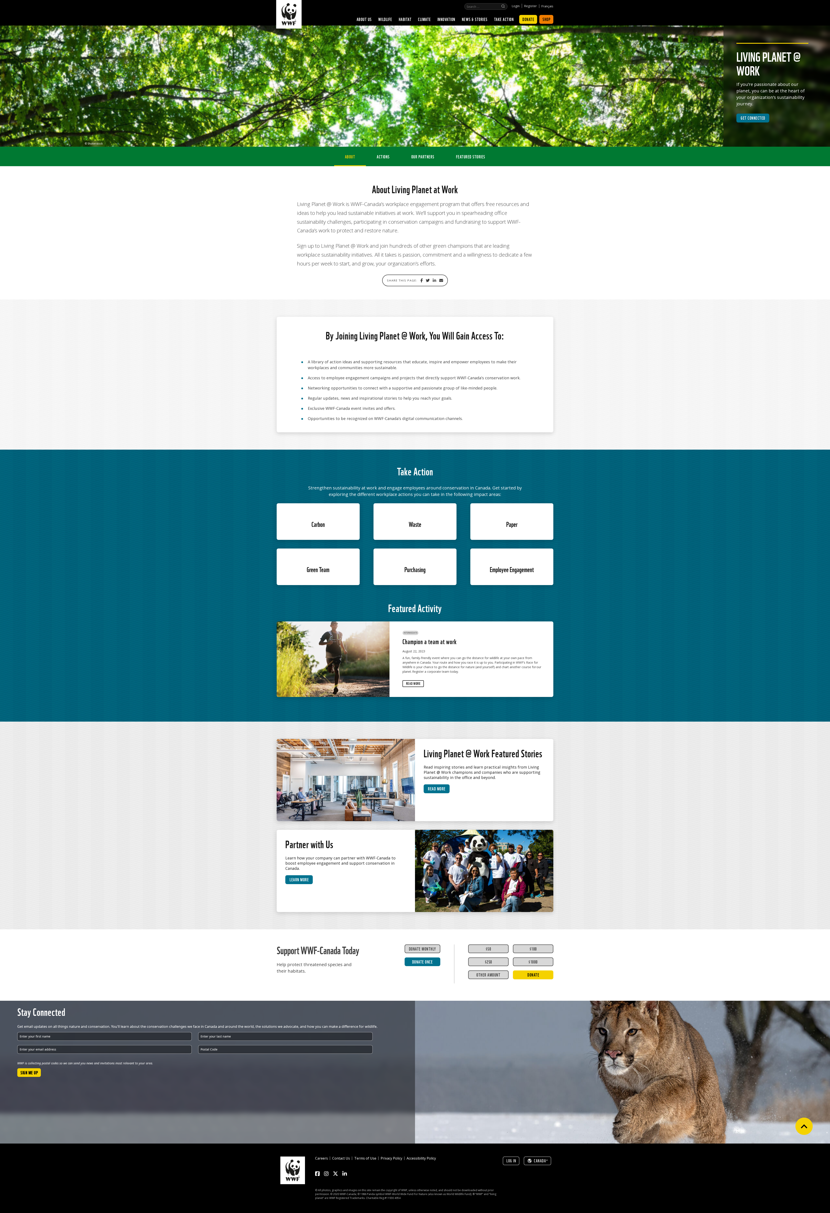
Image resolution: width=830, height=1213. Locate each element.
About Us (364, 19)
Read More (413, 683)
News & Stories (475, 19)
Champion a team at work (429, 641)
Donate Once (422, 962)
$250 (488, 962)
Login (516, 6)
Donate (528, 19)
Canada (540, 1160)
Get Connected (753, 118)
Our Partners (422, 156)
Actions (383, 156)
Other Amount (488, 975)
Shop (547, 19)
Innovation (446, 19)
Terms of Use (365, 1158)
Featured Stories (470, 156)
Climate (424, 19)
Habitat (405, 19)
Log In (511, 1160)
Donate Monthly (422, 949)
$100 (533, 949)
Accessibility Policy (421, 1158)
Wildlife (385, 19)
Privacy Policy (391, 1158)
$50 (488, 949)
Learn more (299, 879)
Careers (321, 1158)
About (350, 156)
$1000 (533, 962)
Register (530, 6)
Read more (437, 788)
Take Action (504, 19)
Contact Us (341, 1158)
